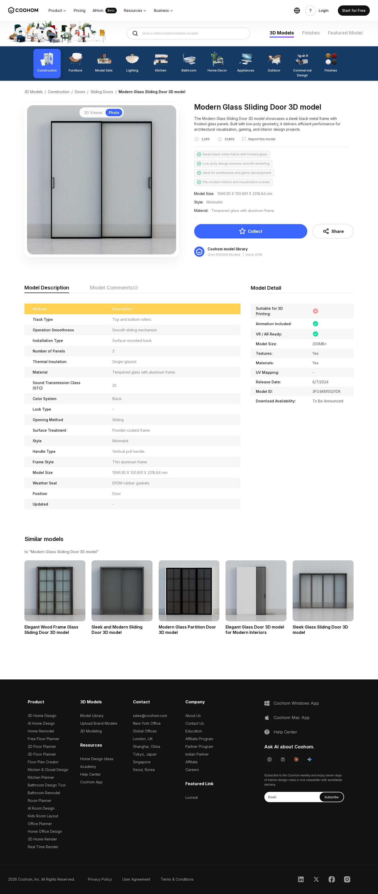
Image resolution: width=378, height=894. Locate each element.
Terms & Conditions (177, 879)
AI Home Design (41, 723)
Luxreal (191, 797)
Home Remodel (41, 731)
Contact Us (194, 723)
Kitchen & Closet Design (48, 769)
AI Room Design (41, 808)
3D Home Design (42, 715)
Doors (80, 92)
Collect (255, 231)
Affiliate (191, 762)
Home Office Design (45, 831)
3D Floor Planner (42, 754)
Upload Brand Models (98, 723)
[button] (58, 10)
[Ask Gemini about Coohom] (309, 759)
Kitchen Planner (41, 777)
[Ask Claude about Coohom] (296, 759)
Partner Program (199, 746)
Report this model (261, 139)
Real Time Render (43, 847)
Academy (88, 766)
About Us (193, 715)
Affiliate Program (199, 739)
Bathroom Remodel (44, 793)
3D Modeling (91, 731)
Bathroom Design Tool (47, 785)
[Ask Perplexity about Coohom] (283, 759)
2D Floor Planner (42, 746)
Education (193, 731)
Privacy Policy (100, 879)
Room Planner (39, 800)
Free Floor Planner (43, 739)
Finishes (311, 33)
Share (337, 231)
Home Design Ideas (96, 759)
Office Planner (40, 823)
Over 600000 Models (224, 254)
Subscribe (332, 797)
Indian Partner (197, 754)
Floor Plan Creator (43, 762)
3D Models (281, 33)
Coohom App (91, 782)
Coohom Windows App (296, 703)
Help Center (90, 774)
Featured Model (345, 33)
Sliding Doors (102, 92)
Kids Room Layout (43, 816)
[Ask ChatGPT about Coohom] (269, 759)
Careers (192, 769)
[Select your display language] (297, 10)
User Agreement (136, 879)
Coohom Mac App (292, 717)
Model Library (92, 715)
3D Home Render (42, 839)
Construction (58, 92)
